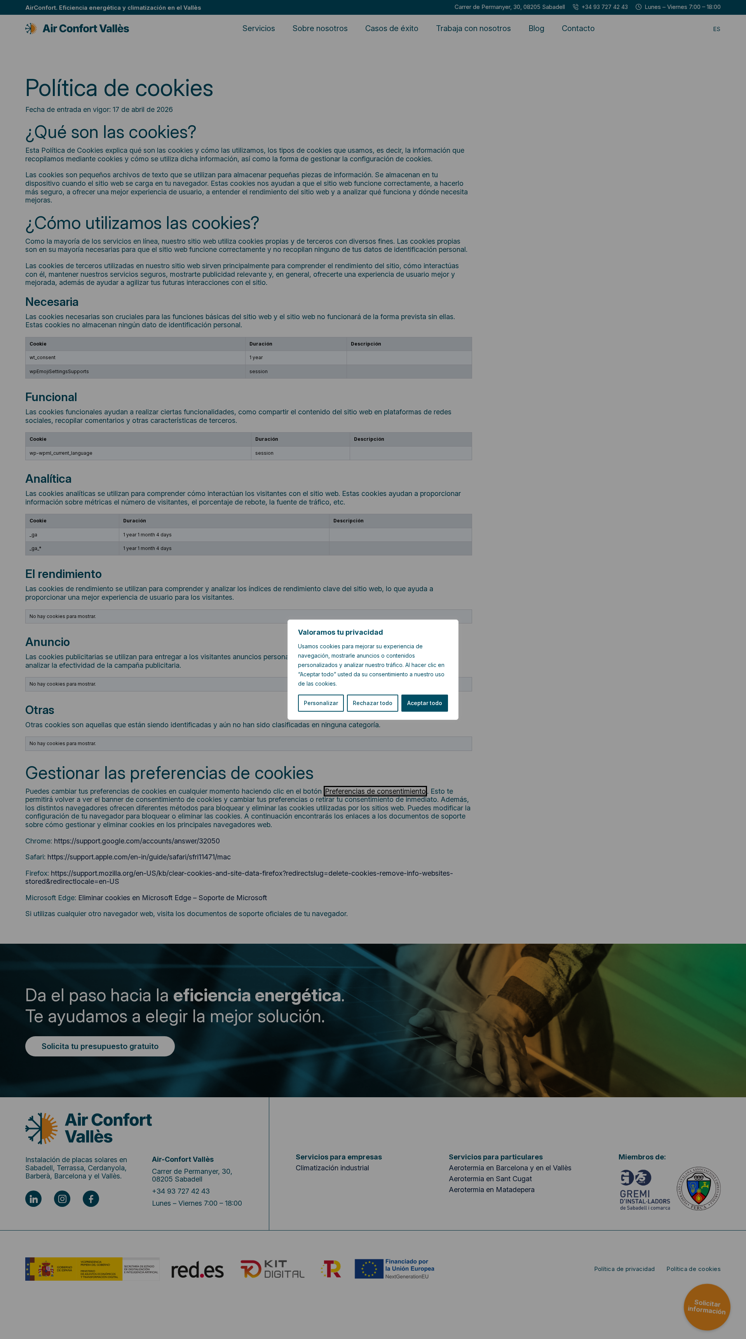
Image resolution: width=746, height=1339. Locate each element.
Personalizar (321, 703)
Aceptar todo (424, 703)
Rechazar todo (372, 703)
